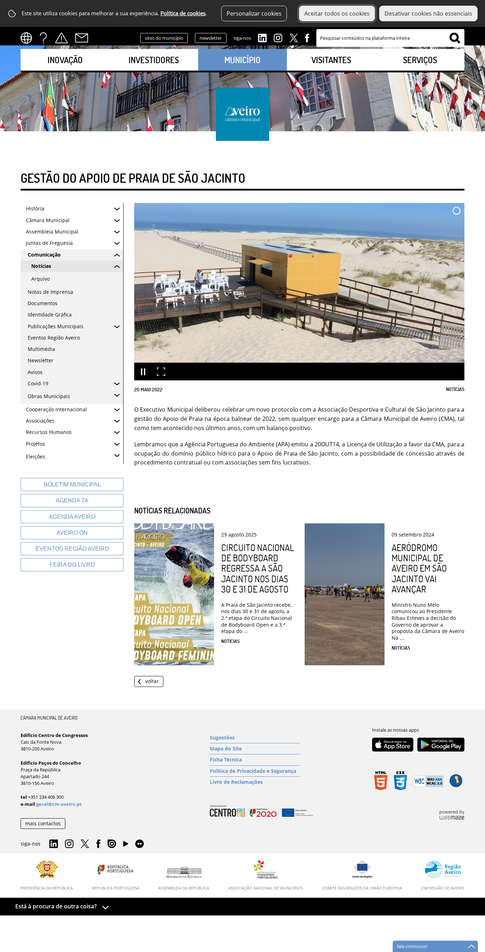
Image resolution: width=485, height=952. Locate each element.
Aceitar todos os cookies (337, 13)
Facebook (307, 37)
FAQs (43, 38)
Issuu (112, 844)
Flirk (139, 844)
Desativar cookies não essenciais (428, 13)
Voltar (152, 681)
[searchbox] (390, 38)
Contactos (81, 38)
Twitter (293, 37)
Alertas (61, 38)
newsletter (211, 38)
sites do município (164, 38)
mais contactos (43, 823)
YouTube (125, 845)
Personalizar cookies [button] (254, 13)
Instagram (278, 37)
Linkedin (262, 37)
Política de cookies (183, 13)
